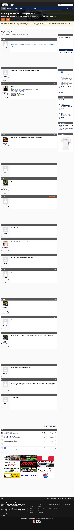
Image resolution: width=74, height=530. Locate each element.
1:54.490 (62, 99)
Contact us (48, 498)
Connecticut (5, 193)
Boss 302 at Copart (8, 444)
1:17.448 (62, 113)
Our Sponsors (35, 8)
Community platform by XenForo (29, 518)
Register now (70, 52)
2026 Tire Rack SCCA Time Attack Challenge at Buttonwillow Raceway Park (67, 129)
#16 (56, 379)
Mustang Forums (15, 502)
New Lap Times (29, 508)
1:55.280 (62, 118)
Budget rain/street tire (65, 82)
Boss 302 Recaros (10, 447)
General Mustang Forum (14, 433)
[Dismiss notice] (72, 23)
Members (39, 506)
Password (61, 41)
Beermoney (5, 445)
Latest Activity (29, 504)
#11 (56, 269)
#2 (56, 67)
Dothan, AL (5, 80)
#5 (56, 164)
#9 (56, 239)
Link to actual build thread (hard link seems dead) (18, 91)
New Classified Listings (30, 512)
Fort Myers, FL (6, 282)
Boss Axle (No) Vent (64, 77)
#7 (56, 196)
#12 (56, 299)
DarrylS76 (5, 433)
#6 (56, 178)
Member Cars (9, 8)
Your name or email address (64, 37)
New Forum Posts (30, 510)
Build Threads (63, 75)
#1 (56, 39)
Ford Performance (58, 524)
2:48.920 (62, 104)
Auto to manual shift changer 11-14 (11, 440)
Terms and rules (53, 498)
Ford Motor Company (11, 524)
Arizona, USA (6, 97)
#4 (56, 134)
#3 (56, 83)
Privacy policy (59, 498)
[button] (13, 8)
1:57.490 (62, 108)
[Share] (54, 39)
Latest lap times (61, 97)
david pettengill (6, 437)
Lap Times (16, 8)
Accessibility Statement (67, 498)
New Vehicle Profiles (30, 506)
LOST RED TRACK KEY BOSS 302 (10, 436)
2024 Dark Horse (69, 106)
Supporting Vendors (41, 508)
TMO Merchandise (41, 512)
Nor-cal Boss (3, 32)
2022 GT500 (70, 115)
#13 (56, 317)
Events (29, 8)
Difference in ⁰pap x (8, 432)
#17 (56, 395)
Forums (3, 8)
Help (62, 498)
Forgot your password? (63, 46)
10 (44, 436)
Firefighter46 (6, 441)
